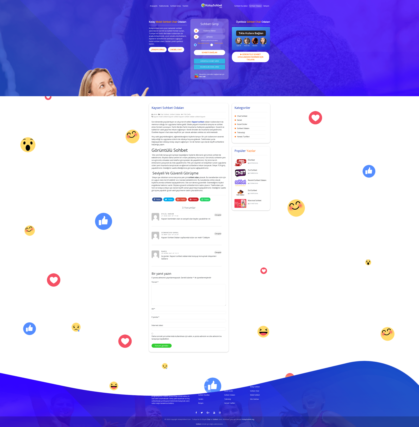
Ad (153, 309)
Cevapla (218, 215)
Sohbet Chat (254, 391)
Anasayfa (153, 6)
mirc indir (202, 77)
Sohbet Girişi (175, 6)
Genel (239, 120)
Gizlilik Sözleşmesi (204, 391)
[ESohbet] (240, 162)
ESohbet (251, 160)
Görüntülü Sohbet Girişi (209, 61)
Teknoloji (241, 132)
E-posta (155, 317)
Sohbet (215, 419)
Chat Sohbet (164, 114)
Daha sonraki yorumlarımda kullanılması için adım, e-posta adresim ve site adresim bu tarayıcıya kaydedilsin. (187, 337)
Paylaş (158, 199)
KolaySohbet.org (248, 419)
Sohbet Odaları (255, 6)
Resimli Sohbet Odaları (257, 180)
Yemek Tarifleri (243, 136)
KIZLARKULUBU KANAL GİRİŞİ (209, 67)
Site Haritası (254, 399)
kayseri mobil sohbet (160, 117)
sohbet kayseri (200, 117)
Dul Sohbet (252, 170)
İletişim (266, 6)
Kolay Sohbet (255, 387)
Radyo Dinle (158, 49)
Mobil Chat (176, 49)
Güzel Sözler (242, 124)
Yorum (155, 282)
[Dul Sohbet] (240, 173)
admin (155, 114)
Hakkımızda (164, 6)
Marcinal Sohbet (254, 200)
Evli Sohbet (252, 190)
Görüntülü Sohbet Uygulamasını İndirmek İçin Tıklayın (250, 57)
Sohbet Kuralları (241, 6)
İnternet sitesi (157, 325)
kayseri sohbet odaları (187, 117)
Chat (208, 419)
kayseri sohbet (173, 117)
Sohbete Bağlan (209, 52)
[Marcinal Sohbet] (240, 203)
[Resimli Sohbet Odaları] (240, 183)
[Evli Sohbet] (240, 193)
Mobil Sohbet (255, 395)
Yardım (185, 6)
